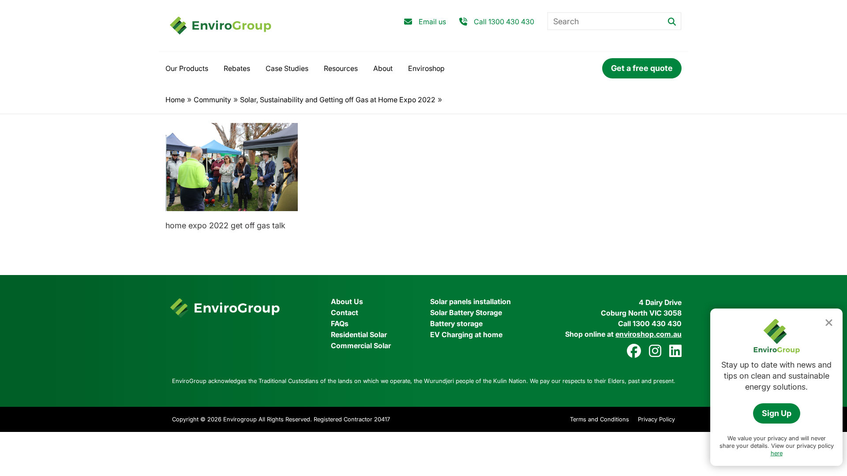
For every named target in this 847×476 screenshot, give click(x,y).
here (777, 453)
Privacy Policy (656, 419)
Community (212, 99)
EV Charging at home (466, 334)
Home (175, 99)
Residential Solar (359, 334)
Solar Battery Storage (466, 312)
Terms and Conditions (599, 419)
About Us (347, 301)
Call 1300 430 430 (504, 21)
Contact (344, 312)
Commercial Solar (361, 345)
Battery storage (456, 323)
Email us (432, 21)
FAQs (340, 323)
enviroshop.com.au (648, 334)
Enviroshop (426, 68)
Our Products (186, 68)
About (383, 68)
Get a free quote (642, 68)
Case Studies (287, 68)
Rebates (237, 68)
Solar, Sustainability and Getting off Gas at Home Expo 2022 (337, 99)
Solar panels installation (470, 301)
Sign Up (776, 413)
